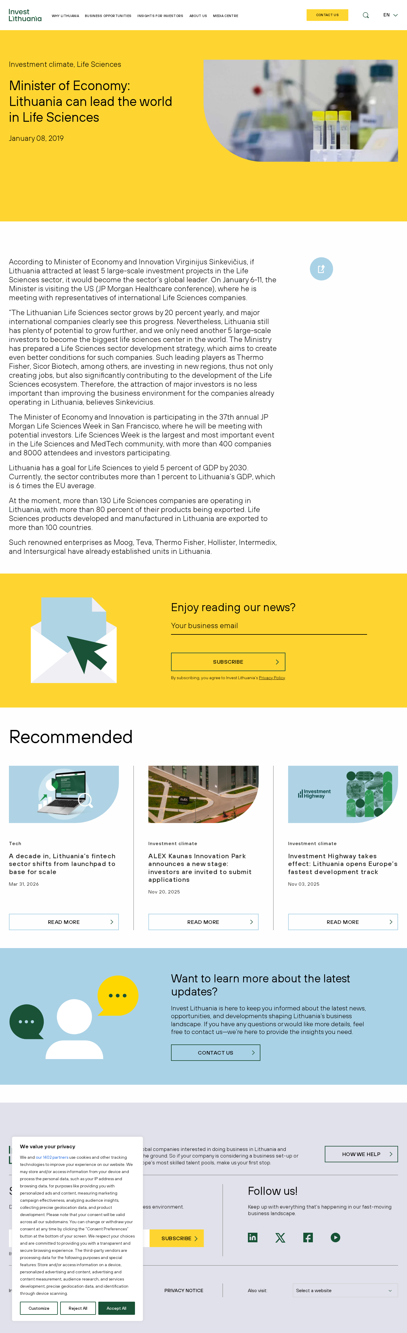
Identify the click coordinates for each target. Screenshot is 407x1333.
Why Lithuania (65, 16)
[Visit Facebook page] (308, 1237)
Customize (39, 1308)
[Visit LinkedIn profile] (252, 1237)
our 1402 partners (52, 1157)
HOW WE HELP (361, 1154)
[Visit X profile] (280, 1237)
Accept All (116, 1308)
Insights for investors (160, 16)
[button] (366, 15)
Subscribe (228, 662)
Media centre (225, 16)
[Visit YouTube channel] (335, 1237)
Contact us (215, 1053)
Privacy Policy (272, 677)
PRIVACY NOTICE (183, 1290)
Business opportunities (108, 16)
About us (198, 16)
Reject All (78, 1308)
